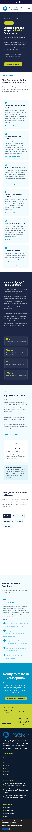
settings (19, 825)
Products (7, 760)
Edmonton (7, 526)
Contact (7, 774)
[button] (29, 8)
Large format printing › (11, 265)
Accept (5, 829)
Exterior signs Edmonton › (12, 125)
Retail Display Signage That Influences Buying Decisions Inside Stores (16, 796)
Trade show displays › (11, 240)
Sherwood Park (9, 813)
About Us (7, 771)
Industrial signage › (10, 184)
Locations (10, 18)
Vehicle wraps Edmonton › (12, 156)
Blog (6, 768)
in (23, 711)
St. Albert (7, 807)
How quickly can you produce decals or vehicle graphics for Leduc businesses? (15, 633)
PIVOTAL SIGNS (23, 719)
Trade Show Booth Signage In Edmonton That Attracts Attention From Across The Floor (16, 790)
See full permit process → (12, 434)
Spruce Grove (9, 810)
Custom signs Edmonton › (12, 212)
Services (7, 763)
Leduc (6, 816)
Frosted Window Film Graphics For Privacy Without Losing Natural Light (15, 784)
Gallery (7, 765)
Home (5, 18)
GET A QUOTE (8, 723)
